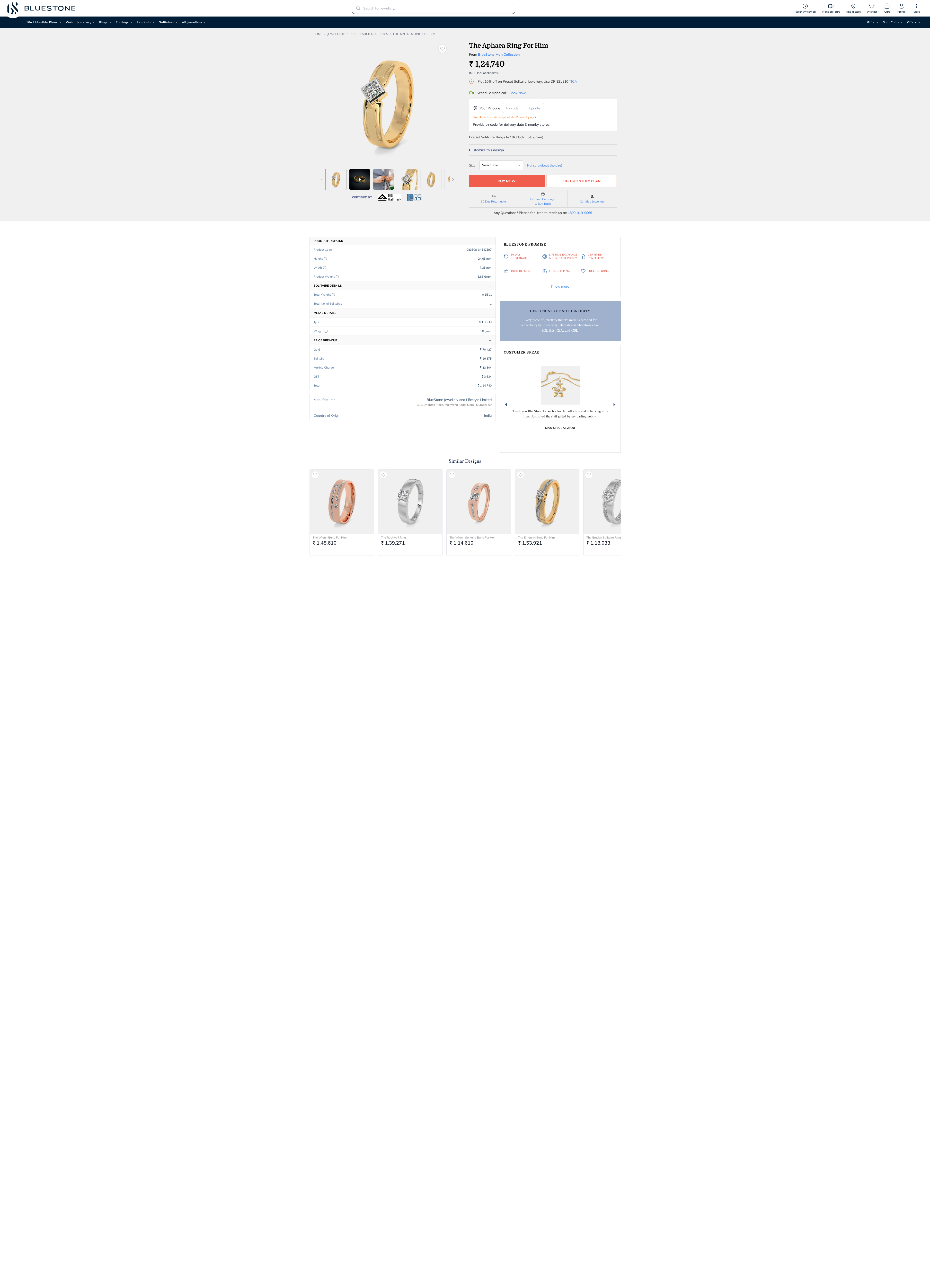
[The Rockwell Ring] (410, 501)
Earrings (122, 22)
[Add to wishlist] (442, 49)
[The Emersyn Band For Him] (547, 501)
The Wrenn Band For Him (330, 537)
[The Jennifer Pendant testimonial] (560, 385)
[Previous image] (321, 179)
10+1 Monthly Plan (582, 181)
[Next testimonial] (614, 405)
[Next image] (453, 179)
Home (317, 34)
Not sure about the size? (544, 165)
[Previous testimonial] (506, 405)
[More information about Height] (325, 258)
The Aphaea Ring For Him (414, 34)
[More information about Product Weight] (337, 276)
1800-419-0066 (580, 213)
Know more (560, 286)
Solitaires (166, 22)
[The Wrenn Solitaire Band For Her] (479, 501)
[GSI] (414, 197)
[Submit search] (356, 8)
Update (534, 108)
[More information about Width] (324, 267)
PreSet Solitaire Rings (369, 34)
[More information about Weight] (326, 331)
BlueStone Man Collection (499, 54)
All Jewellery (192, 22)
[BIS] (389, 197)
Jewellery (336, 34)
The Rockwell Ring (393, 537)
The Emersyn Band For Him (536, 537)
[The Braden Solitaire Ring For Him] (616, 501)
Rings (103, 22)
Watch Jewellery (79, 22)
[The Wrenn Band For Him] (342, 501)
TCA (573, 81)
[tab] (335, 179)
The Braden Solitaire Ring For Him (609, 537)
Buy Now (507, 181)
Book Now (517, 93)
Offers (912, 22)
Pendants (144, 22)
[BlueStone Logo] (41, 8)
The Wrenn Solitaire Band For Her (472, 537)
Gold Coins (891, 22)
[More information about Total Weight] (333, 294)
